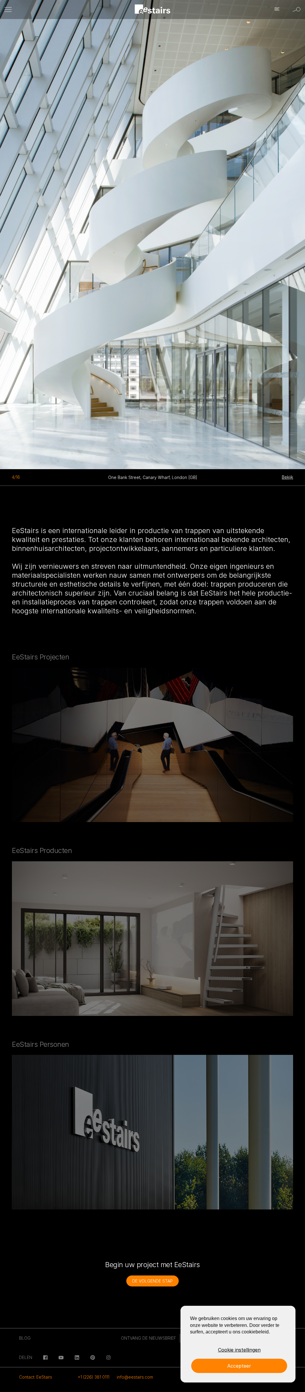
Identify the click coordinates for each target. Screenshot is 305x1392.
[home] (153, 9)
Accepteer (239, 1366)
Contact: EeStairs (35, 1377)
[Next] (190, 232)
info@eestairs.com (135, 1377)
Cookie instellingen (239, 1350)
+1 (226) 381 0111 (93, 1377)
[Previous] (38, 232)
